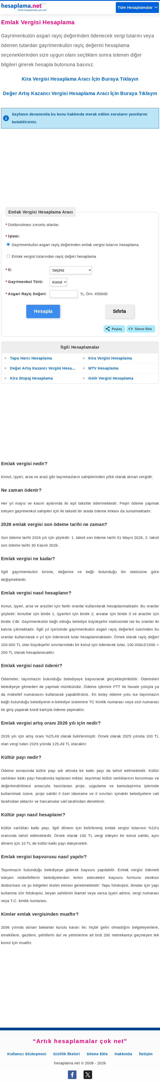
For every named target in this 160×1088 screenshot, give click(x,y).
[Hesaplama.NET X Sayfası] (88, 1076)
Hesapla (43, 311)
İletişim (146, 1054)
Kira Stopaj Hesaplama (31, 378)
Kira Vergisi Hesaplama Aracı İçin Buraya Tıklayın (80, 79)
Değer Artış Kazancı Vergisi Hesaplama (44, 368)
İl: (8, 270)
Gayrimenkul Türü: (24, 281)
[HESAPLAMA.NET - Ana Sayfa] (24, 10)
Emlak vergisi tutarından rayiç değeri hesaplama (53, 256)
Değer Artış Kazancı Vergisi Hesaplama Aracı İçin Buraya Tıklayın (80, 93)
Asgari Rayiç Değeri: (25, 294)
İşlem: (12, 236)
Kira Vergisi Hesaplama (110, 358)
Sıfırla (119, 311)
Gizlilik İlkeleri (66, 1054)
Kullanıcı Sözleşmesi (26, 1054)
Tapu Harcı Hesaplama (31, 358)
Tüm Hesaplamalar (135, 7)
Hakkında (123, 1054)
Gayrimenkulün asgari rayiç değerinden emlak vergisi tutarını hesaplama (75, 244)
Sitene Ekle (143, 329)
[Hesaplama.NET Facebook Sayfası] (72, 1076)
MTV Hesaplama (103, 368)
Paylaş (117, 329)
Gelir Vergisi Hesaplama (110, 378)
